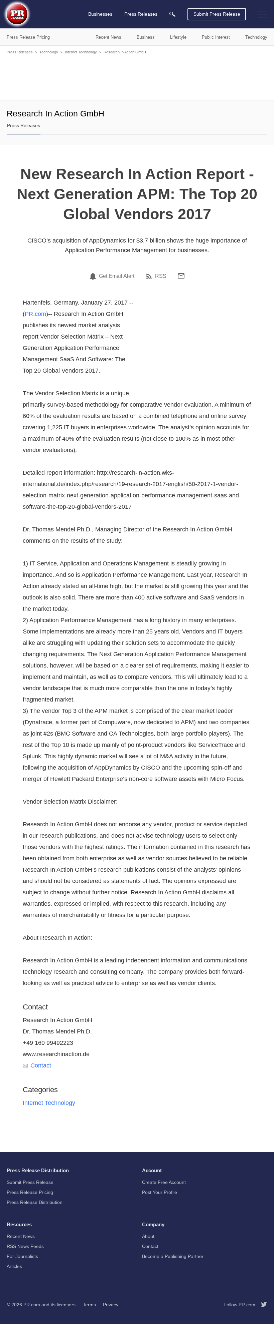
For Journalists (22, 1256)
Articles (14, 1266)
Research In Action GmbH (125, 52)
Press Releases (20, 52)
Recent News (21, 1236)
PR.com (35, 314)
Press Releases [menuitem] (140, 14)
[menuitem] (172, 14)
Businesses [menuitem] (100, 14)
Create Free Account (164, 1182)
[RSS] (150, 276)
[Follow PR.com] (261, 1304)
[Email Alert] (94, 276)
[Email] (181, 276)
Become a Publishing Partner (172, 1256)
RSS (160, 276)
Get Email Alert (116, 276)
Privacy (110, 1304)
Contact (40, 1065)
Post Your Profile (159, 1192)
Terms (89, 1304)
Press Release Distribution (34, 1202)
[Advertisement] (137, 77)
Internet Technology (81, 52)
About (148, 1236)
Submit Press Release (216, 14)
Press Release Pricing (30, 1192)
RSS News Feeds (25, 1246)
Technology (48, 52)
